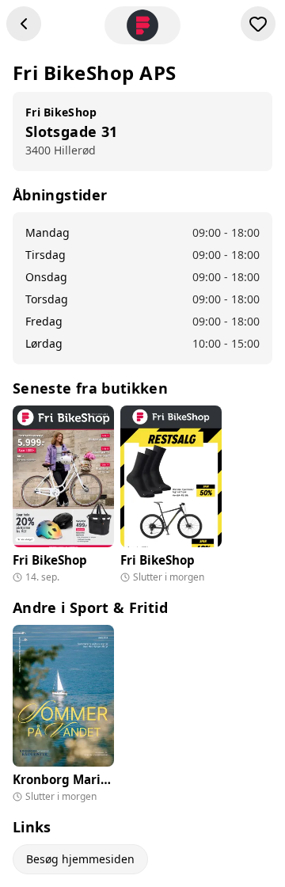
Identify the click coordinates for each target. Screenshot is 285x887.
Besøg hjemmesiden (80, 858)
